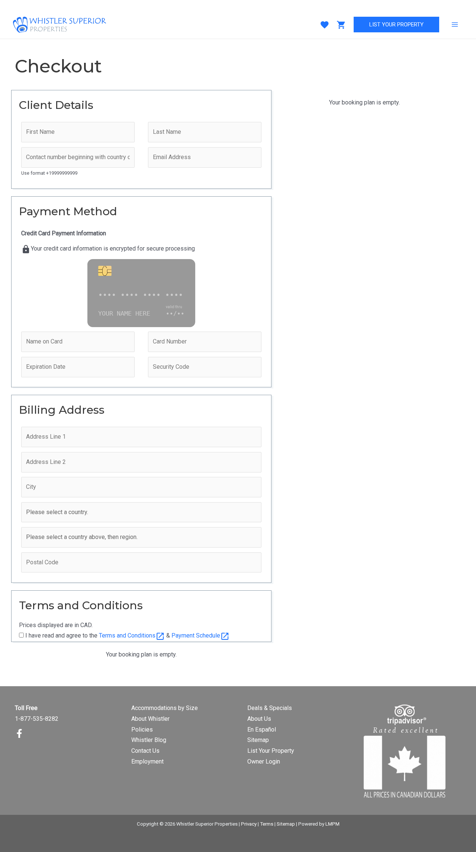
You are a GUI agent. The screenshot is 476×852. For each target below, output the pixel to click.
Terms (266, 824)
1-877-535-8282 (36, 718)
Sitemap (258, 739)
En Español (261, 729)
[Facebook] (19, 733)
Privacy (249, 824)
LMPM (332, 824)
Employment (147, 761)
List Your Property (270, 750)
